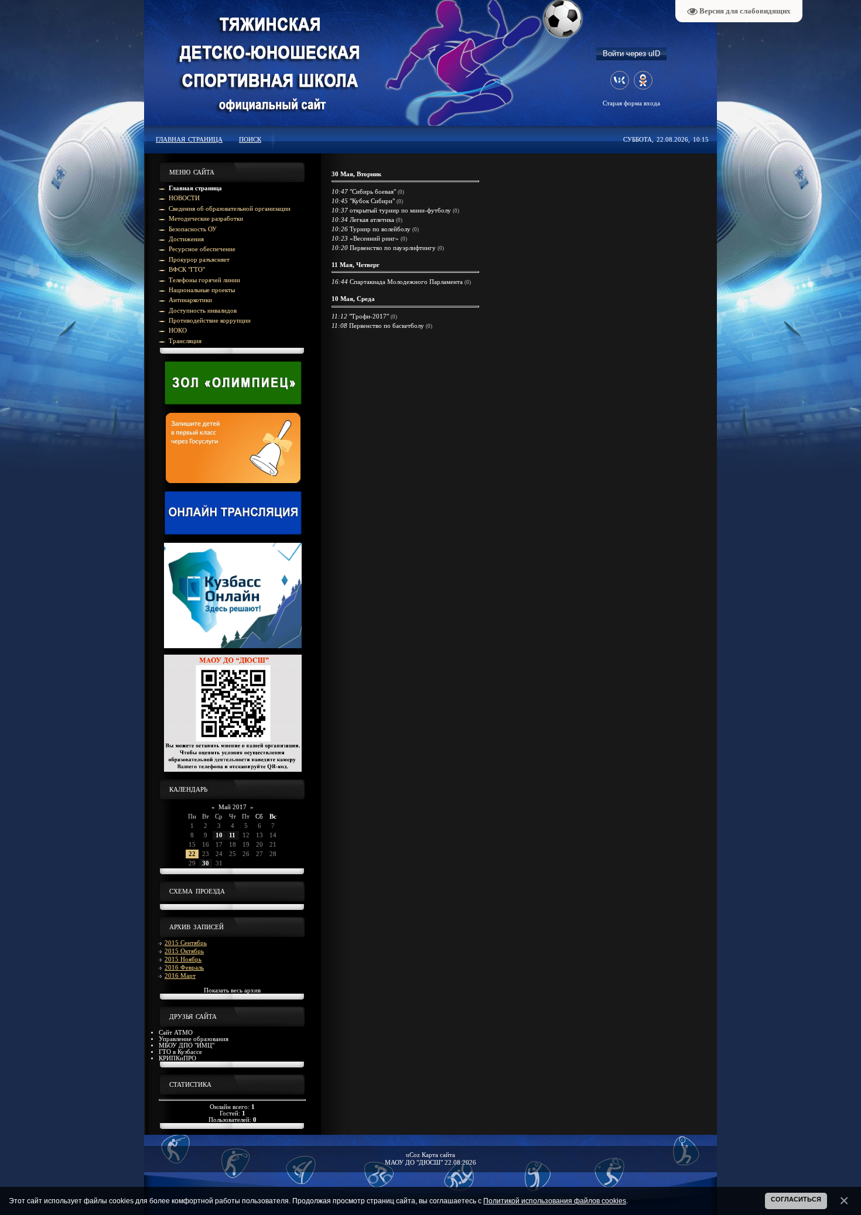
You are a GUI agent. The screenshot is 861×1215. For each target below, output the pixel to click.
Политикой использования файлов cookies (554, 1200)
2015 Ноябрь (183, 959)
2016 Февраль (184, 967)
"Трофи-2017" (369, 316)
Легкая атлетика (372, 220)
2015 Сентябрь (186, 943)
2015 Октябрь (184, 951)
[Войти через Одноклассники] (643, 80)
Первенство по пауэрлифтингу (393, 248)
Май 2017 (232, 807)
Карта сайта (438, 1155)
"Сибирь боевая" (373, 192)
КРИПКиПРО (177, 1058)
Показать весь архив (232, 990)
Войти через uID (631, 53)
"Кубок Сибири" (372, 201)
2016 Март (180, 976)
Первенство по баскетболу (386, 326)
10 (219, 835)
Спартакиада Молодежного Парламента (406, 282)
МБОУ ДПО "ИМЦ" (186, 1045)
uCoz (413, 1155)
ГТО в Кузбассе (180, 1052)
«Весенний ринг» (374, 238)
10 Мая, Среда (353, 299)
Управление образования (193, 1039)
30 (205, 863)
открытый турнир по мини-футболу (400, 210)
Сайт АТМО (176, 1032)
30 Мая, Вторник (356, 174)
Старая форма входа (631, 103)
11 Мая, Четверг (356, 265)
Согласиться (796, 1199)
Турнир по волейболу (380, 229)
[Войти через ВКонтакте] (619, 80)
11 (232, 835)
